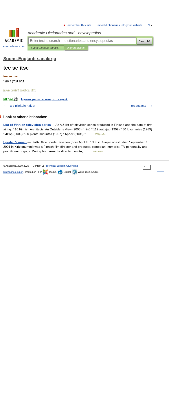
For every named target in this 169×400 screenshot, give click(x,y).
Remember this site (79, 25)
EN (148, 25)
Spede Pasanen (15, 142)
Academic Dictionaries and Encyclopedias (64, 33)
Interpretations (75, 47)
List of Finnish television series (27, 124)
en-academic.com (13, 46)
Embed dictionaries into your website (119, 25)
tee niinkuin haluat (22, 105)
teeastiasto (138, 105)
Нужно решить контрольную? (44, 99)
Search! (144, 41)
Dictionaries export (13, 172)
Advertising (72, 165)
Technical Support (55, 165)
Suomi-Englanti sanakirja (46, 47)
